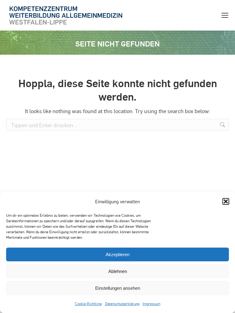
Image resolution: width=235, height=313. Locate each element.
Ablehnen (117, 271)
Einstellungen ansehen (117, 288)
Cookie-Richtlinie (88, 303)
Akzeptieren (117, 254)
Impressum (151, 303)
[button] (226, 201)
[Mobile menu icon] (225, 15)
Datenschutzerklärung (122, 303)
